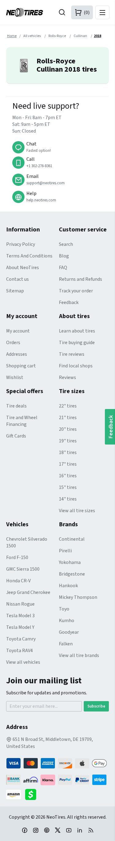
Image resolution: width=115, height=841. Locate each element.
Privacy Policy (20, 244)
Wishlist (14, 377)
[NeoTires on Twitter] (58, 830)
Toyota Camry (21, 639)
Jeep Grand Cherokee (28, 592)
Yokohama (70, 562)
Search (66, 244)
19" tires (68, 440)
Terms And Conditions (29, 256)
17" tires (68, 464)
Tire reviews (71, 354)
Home (12, 36)
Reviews (67, 377)
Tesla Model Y (20, 627)
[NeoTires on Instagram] (36, 830)
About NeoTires (22, 267)
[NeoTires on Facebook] (24, 830)
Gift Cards (16, 436)
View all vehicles (23, 662)
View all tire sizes (77, 510)
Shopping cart (21, 365)
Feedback (69, 302)
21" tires (68, 417)
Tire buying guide (77, 342)
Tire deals (16, 406)
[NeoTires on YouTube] (69, 830)
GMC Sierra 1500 (23, 569)
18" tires (68, 452)
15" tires (68, 487)
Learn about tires (77, 331)
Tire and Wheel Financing (21, 421)
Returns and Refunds (80, 279)
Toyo (64, 609)
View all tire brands (79, 655)
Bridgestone (72, 574)
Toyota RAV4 (19, 650)
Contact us (17, 279)
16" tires (68, 475)
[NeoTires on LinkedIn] (80, 830)
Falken (66, 643)
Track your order (76, 290)
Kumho (66, 620)
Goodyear (69, 632)
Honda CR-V (18, 580)
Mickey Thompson (78, 597)
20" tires (68, 429)
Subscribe (96, 706)
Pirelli (65, 550)
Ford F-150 (17, 557)
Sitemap (15, 290)
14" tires (68, 499)
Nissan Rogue (20, 604)
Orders (13, 342)
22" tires (68, 406)
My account (18, 331)
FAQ (63, 267)
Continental (72, 539)
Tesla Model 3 (20, 615)
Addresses (16, 354)
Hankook (68, 585)
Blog (64, 256)
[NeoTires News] (91, 830)
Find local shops (76, 365)
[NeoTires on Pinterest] (47, 830)
